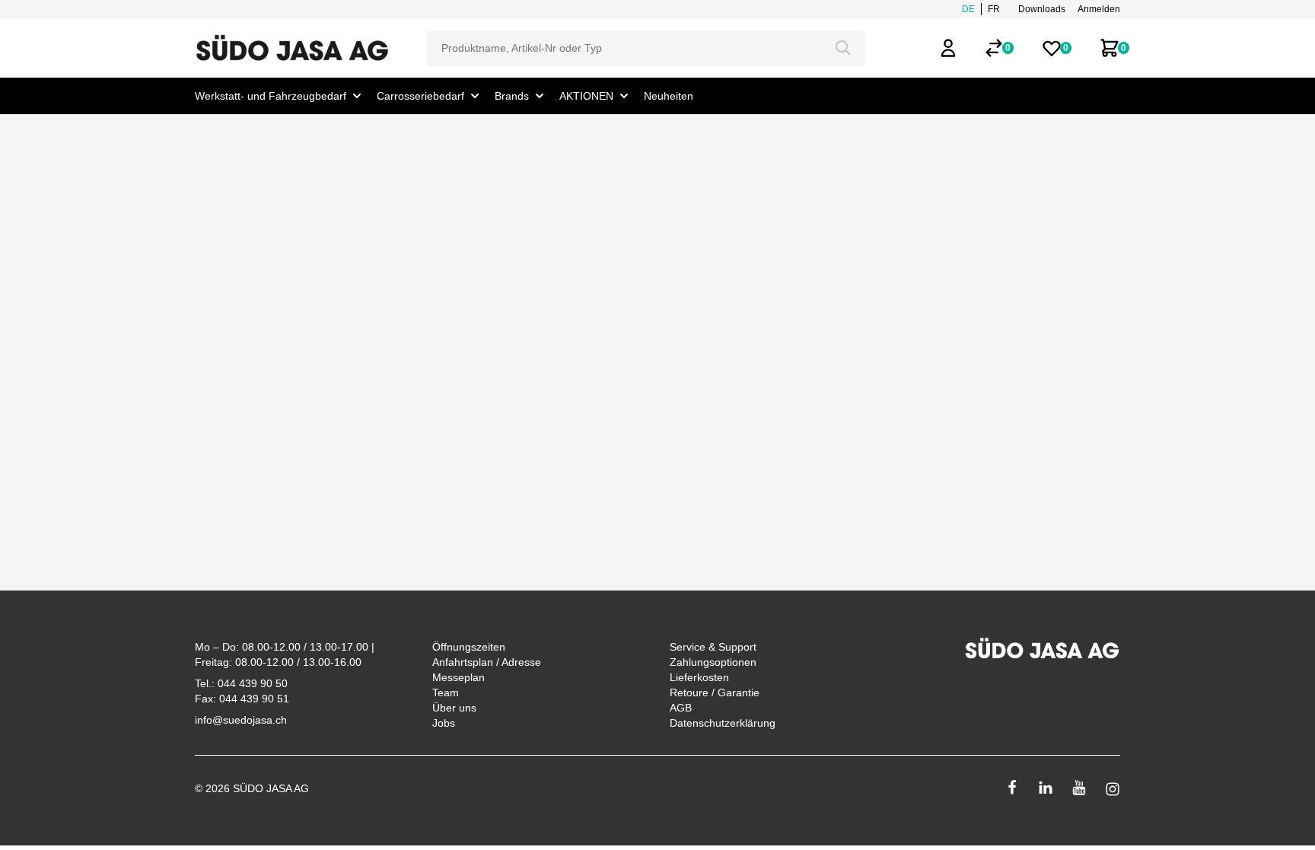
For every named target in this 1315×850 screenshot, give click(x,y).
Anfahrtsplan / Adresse (486, 662)
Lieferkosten (699, 677)
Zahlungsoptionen (713, 662)
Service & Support (713, 647)
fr (994, 9)
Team (445, 692)
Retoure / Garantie (714, 692)
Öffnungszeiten (468, 647)
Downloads (1041, 9)
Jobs (443, 723)
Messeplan (458, 677)
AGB (681, 708)
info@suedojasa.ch (241, 720)
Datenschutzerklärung (722, 723)
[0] (994, 48)
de (968, 9)
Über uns (454, 708)
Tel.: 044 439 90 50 (241, 683)
